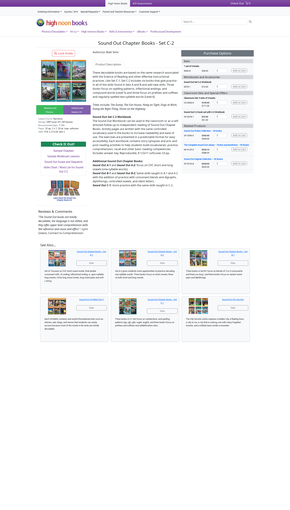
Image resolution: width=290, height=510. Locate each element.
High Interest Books (92, 31)
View (91, 263)
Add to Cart (239, 70)
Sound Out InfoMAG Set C (91, 299)
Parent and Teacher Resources (118, 11)
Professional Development (165, 31)
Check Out (237, 3)
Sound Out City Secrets (233, 299)
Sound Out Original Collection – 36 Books (203, 159)
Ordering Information (49, 11)
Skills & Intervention (120, 31)
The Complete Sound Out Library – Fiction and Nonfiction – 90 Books (216, 145)
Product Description (108, 64)
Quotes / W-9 (71, 11)
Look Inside (65, 53)
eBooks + (142, 31)
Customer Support (148, 11)
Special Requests (89, 11)
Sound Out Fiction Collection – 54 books (203, 131)
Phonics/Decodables (53, 31)
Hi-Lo (73, 31)
